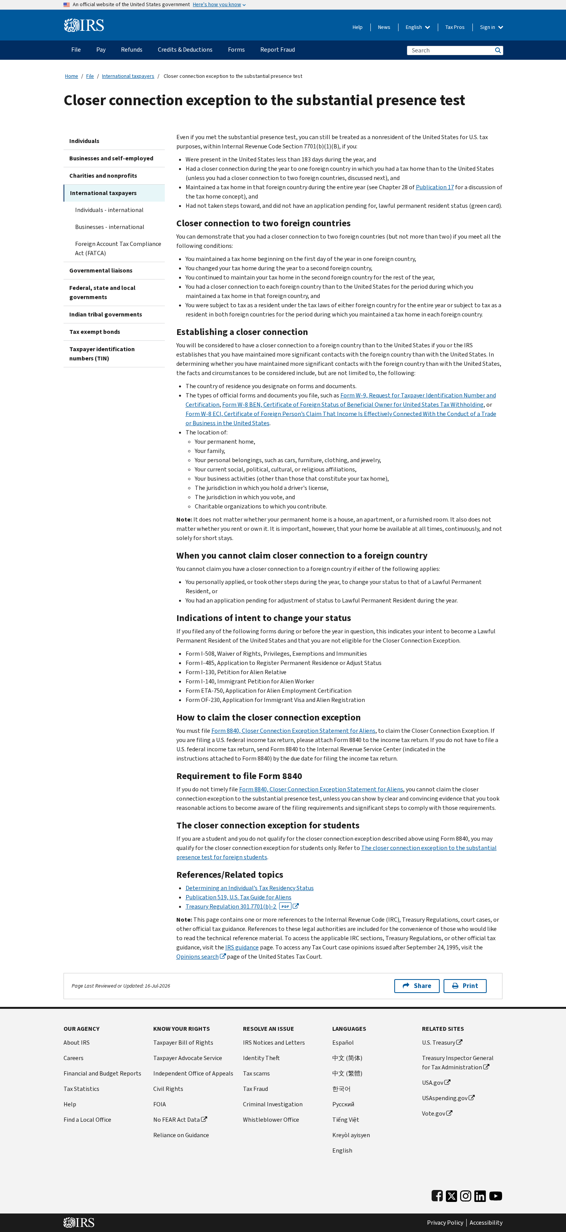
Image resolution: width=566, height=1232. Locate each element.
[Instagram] (465, 1194)
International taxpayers (128, 76)
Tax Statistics (81, 1089)
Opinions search (197, 957)
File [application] (76, 49)
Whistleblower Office (271, 1120)
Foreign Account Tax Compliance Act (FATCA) (118, 248)
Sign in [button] (488, 27)
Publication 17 (435, 187)
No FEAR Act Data (176, 1120)
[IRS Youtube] (495, 1194)
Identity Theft (261, 1058)
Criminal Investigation (273, 1104)
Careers (74, 1058)
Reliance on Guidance (181, 1135)
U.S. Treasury (438, 1042)
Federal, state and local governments (102, 292)
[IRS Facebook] (437, 1194)
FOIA (159, 1104)
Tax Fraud (255, 1089)
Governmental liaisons (100, 270)
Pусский (343, 1104)
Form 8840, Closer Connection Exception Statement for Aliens (293, 731)
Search (497, 50)
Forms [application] (236, 49)
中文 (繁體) (347, 1073)
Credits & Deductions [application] (185, 49)
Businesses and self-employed (111, 158)
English (414, 27)
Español (343, 1042)
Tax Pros (455, 27)
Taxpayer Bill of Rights (183, 1042)
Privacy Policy (445, 1223)
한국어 (341, 1089)
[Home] (84, 22)
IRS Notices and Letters (274, 1042)
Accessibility (486, 1223)
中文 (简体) (347, 1058)
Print (470, 985)
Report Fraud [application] (277, 49)
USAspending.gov (444, 1098)
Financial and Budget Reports (102, 1073)
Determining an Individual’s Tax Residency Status (250, 888)
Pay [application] (100, 49)
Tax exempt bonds (94, 332)
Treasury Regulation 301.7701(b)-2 (237, 906)
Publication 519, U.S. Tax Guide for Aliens (238, 897)
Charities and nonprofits (103, 176)
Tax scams (256, 1073)
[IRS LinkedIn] (480, 1194)
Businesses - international (109, 227)
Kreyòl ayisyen (351, 1135)
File (90, 76)
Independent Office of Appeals (193, 1073)
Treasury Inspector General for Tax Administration (458, 1062)
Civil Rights (168, 1089)
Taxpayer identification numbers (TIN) (102, 353)
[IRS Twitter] (451, 1194)
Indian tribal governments (105, 314)
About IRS (77, 1042)
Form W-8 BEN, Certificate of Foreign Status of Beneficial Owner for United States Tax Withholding (353, 405)
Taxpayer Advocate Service (187, 1058)
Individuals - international (109, 210)
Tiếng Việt (345, 1120)
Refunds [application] (131, 49)
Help (358, 27)
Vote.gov (433, 1113)
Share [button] (422, 985)
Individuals (84, 141)
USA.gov (432, 1083)
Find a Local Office (87, 1120)
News (384, 27)
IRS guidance (242, 947)
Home (71, 76)
